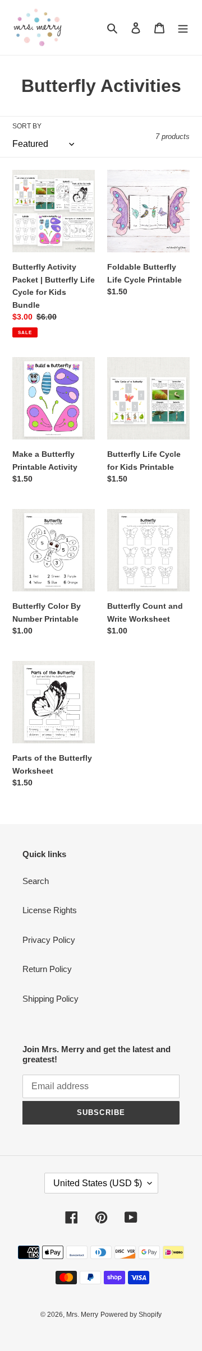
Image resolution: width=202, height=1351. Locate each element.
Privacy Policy (48, 940)
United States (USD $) (97, 1183)
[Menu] (183, 28)
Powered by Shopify (131, 1314)
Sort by (27, 126)
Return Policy (47, 969)
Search (35, 881)
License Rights (49, 910)
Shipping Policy (50, 998)
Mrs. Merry (82, 1314)
